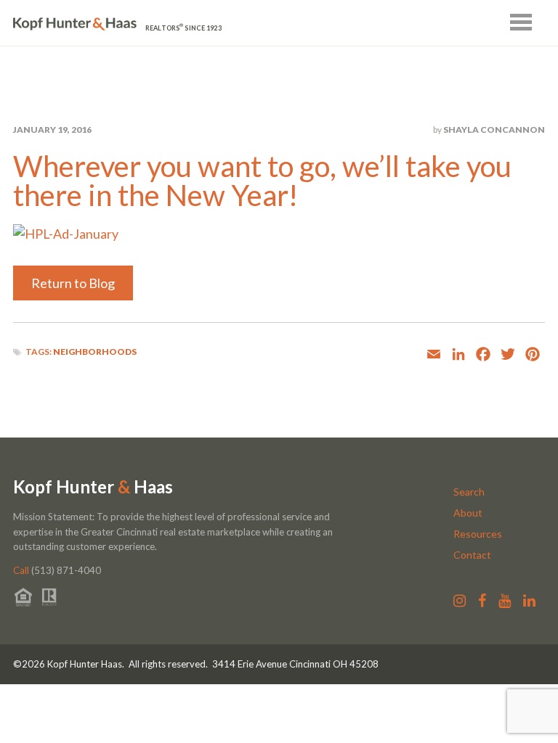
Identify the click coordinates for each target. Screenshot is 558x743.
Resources (477, 534)
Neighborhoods (95, 351)
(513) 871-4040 (57, 570)
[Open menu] (521, 22)
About (467, 512)
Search (469, 491)
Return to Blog (73, 283)
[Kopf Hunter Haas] (75, 24)
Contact (472, 555)
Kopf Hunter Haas (93, 487)
